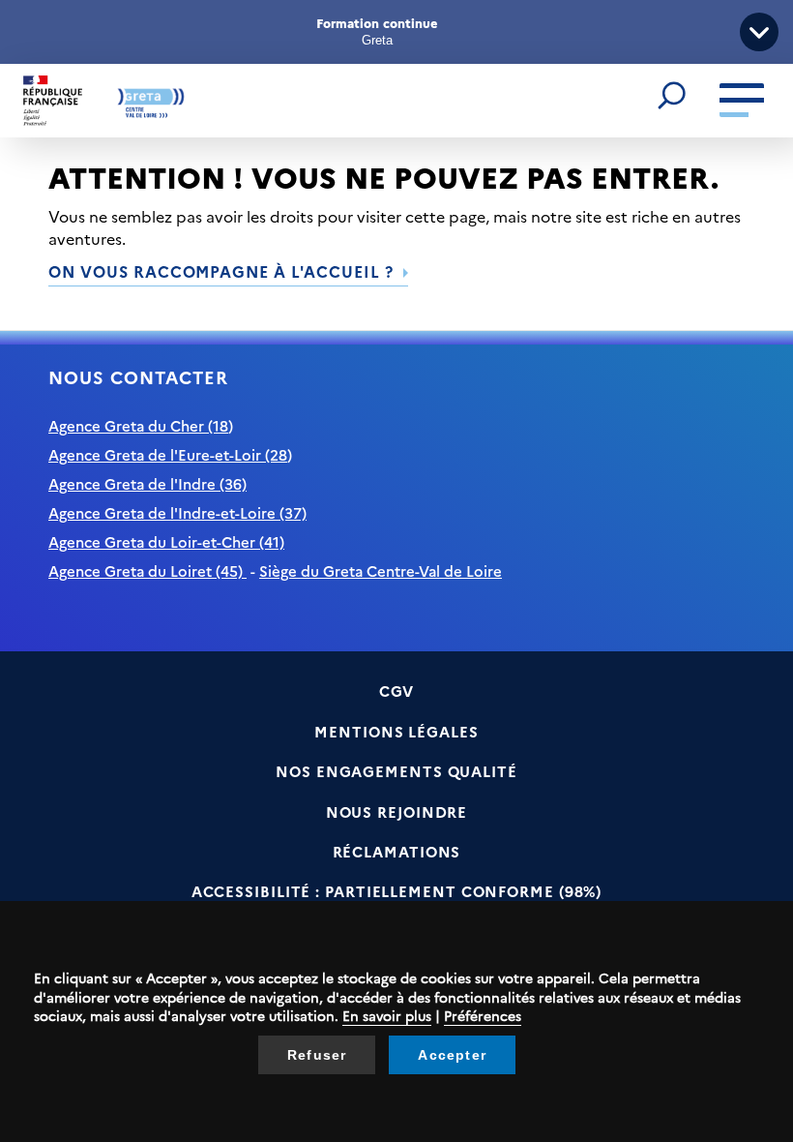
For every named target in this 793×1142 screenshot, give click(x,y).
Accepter (452, 1055)
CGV (397, 690)
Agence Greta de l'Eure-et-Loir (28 (167, 454)
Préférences (482, 1015)
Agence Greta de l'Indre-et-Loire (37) (177, 512)
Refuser (316, 1055)
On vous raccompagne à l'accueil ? (221, 271)
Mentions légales (396, 731)
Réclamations (397, 851)
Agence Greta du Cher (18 (138, 425)
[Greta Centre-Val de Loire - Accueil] (104, 101)
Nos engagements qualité (396, 771)
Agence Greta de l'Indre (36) (147, 483)
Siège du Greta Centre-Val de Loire (380, 570)
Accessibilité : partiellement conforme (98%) (396, 891)
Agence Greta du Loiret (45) (147, 570)
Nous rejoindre (397, 811)
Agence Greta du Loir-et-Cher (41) (166, 541)
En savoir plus (386, 1015)
